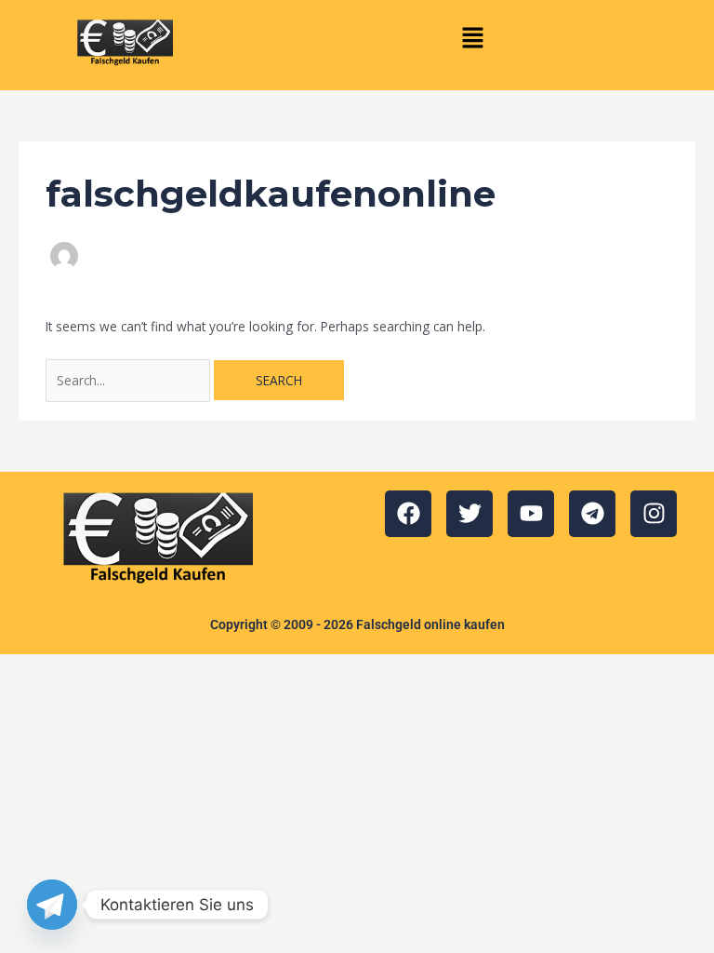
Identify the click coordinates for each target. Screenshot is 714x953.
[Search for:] (130, 380)
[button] (472, 38)
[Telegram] (52, 904)
